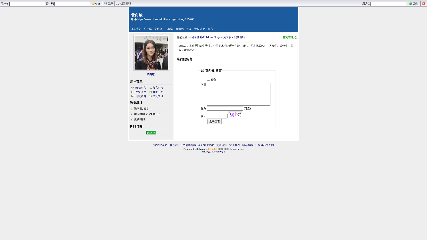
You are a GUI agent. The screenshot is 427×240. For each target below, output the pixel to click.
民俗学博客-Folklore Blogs (204, 37)
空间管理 (288, 37)
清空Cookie (160, 145)
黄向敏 (227, 37)
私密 (213, 79)
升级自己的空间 (264, 145)
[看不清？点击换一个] (235, 114)
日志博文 (135, 28)
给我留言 (140, 87)
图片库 (148, 28)
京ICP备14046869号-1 (213, 151)
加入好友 (158, 87)
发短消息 (140, 92)
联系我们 (175, 145)
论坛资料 (140, 96)
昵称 (203, 108)
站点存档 (247, 145)
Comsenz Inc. (237, 149)
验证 (203, 116)
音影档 (180, 28)
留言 (210, 28)
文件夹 (158, 28)
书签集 (169, 28)
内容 (203, 84)
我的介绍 (158, 92)
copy (132, 19)
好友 (189, 28)
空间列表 (234, 145)
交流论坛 (221, 145)
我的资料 (239, 37)
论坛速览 (199, 28)
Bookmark (135, 19)
